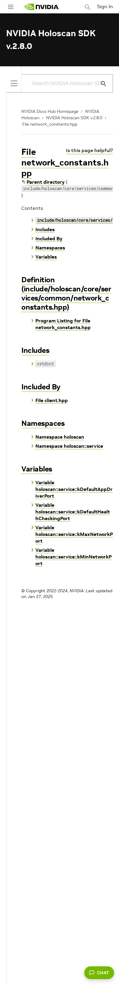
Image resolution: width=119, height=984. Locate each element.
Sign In (105, 6)
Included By (49, 238)
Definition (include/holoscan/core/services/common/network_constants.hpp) (66, 293)
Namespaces (50, 248)
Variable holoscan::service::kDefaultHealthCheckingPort (72, 511)
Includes (45, 229)
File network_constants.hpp (49, 124)
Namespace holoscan (59, 437)
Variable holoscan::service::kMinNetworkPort (73, 556)
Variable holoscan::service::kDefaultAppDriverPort (74, 489)
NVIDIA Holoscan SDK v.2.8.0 (74, 117)
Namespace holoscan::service (69, 446)
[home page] (41, 7)
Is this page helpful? (89, 150)
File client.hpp (51, 400)
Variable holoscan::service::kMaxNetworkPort (74, 534)
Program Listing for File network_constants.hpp (63, 324)
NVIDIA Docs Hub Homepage (49, 111)
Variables (46, 257)
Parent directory (46, 182)
